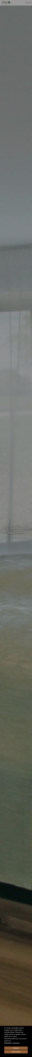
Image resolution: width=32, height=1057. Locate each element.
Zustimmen (16, 1048)
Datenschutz (8, 1043)
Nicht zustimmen (16, 1051)
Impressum (16, 1043)
